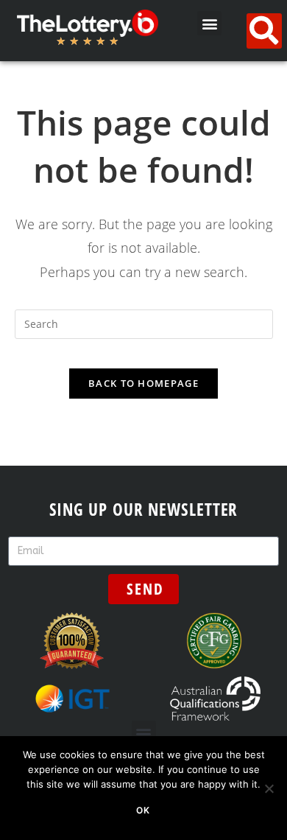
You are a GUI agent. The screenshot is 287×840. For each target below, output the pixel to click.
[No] (268, 788)
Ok (143, 810)
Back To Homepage (143, 383)
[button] (209, 23)
